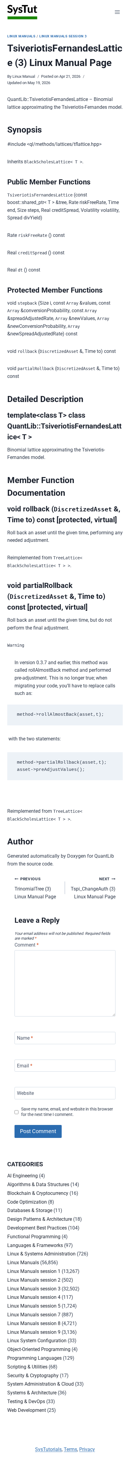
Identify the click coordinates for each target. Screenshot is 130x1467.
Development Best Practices (37, 1228)
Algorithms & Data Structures (38, 1184)
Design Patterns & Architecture (39, 1219)
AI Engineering (22, 1176)
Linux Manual (23, 76)
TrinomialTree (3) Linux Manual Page (35, 888)
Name (25, 1038)
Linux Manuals (21, 36)
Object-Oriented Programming (38, 1349)
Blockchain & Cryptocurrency (37, 1193)
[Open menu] (117, 12)
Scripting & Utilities (27, 1367)
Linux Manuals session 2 (33, 1280)
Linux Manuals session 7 (33, 1315)
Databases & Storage (29, 1210)
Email (24, 1065)
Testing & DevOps (26, 1401)
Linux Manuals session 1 (33, 1271)
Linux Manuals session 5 (33, 1306)
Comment (27, 945)
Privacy (87, 1449)
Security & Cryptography (33, 1375)
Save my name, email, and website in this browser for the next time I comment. (67, 1112)
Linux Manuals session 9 (33, 1332)
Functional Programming (33, 1236)
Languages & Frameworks (35, 1245)
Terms (70, 1449)
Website (25, 1093)
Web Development (26, 1410)
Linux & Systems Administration (41, 1254)
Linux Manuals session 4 (33, 1297)
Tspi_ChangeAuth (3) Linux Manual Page (93, 888)
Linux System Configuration (37, 1340)
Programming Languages (34, 1358)
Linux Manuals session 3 (63, 36)
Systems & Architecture (32, 1393)
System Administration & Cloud (40, 1384)
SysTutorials (48, 1449)
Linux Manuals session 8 (33, 1323)
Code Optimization (27, 1202)
